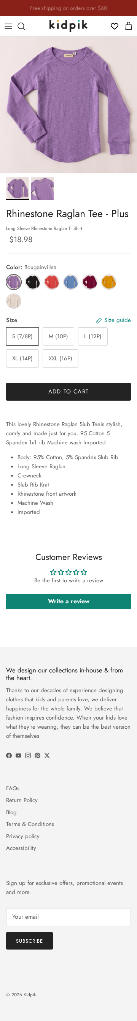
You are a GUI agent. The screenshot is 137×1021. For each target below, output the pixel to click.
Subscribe (29, 941)
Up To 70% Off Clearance (68, 11)
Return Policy (22, 800)
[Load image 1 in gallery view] (68, 104)
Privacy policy (23, 836)
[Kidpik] (68, 26)
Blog (11, 812)
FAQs (12, 788)
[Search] (25, 26)
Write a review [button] (68, 601)
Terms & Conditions (30, 824)
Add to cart (68, 391)
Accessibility (21, 848)
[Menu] (8, 26)
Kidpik (30, 994)
